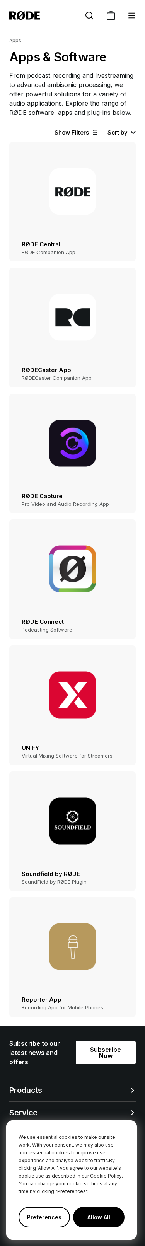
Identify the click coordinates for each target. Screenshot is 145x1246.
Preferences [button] (44, 1217)
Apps (15, 40)
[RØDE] (24, 15)
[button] (132, 15)
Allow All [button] (98, 1217)
